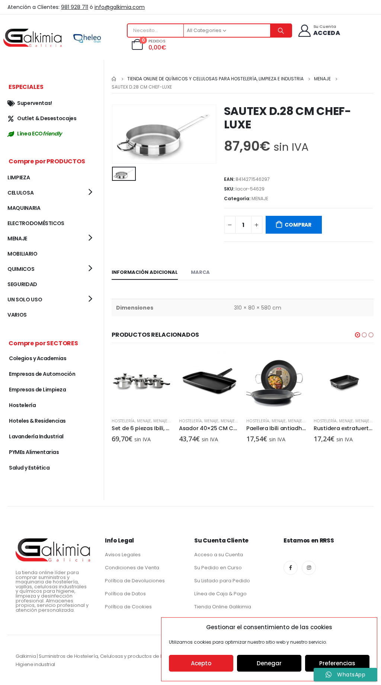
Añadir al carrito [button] (159, 364)
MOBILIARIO (22, 253)
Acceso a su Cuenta (218, 554)
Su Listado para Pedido (222, 580)
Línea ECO (39, 133)
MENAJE (260, 198)
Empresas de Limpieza (37, 389)
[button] (357, 334)
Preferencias (337, 663)
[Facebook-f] (291, 568)
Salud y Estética (29, 467)
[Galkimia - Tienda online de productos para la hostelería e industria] (33, 37)
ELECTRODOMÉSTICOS (35, 223)
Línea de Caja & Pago (220, 593)
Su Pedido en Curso (218, 567)
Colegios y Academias (37, 358)
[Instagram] (309, 568)
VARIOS (17, 315)
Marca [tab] (200, 272)
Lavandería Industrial (36, 436)
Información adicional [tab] (145, 272)
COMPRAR (298, 224)
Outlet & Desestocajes (47, 118)
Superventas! (34, 103)
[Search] (280, 30)
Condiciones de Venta (132, 567)
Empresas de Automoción (42, 374)
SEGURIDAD (22, 284)
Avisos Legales (123, 554)
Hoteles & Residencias (37, 421)
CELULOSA (20, 192)
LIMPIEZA (18, 177)
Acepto (201, 663)
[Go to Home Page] (114, 79)
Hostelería (123, 420)
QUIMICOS (20, 269)
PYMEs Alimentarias (34, 452)
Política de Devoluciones (135, 580)
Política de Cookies (128, 606)
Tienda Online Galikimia (222, 606)
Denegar (269, 663)
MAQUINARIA (24, 208)
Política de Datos (125, 593)
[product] (142, 382)
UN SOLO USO (24, 299)
